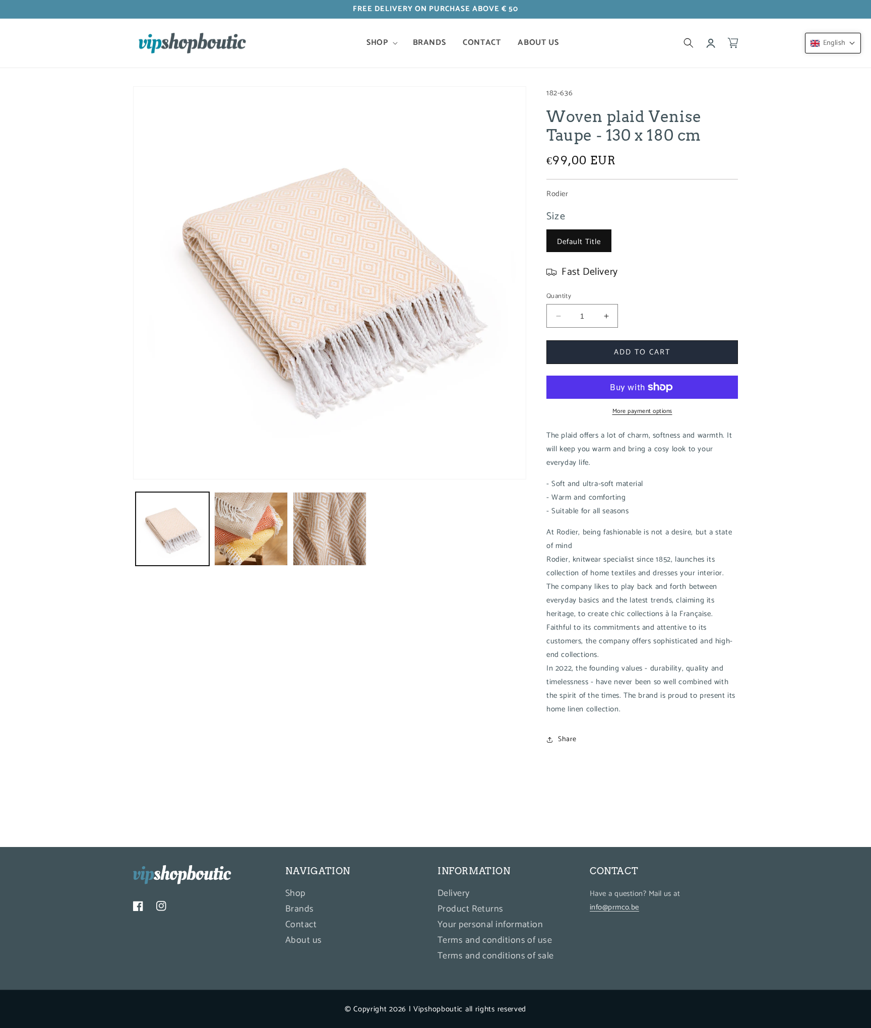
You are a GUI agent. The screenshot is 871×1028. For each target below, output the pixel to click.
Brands (299, 909)
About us (303, 940)
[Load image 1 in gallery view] (172, 529)
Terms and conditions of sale (496, 956)
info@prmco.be (614, 907)
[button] (380, 43)
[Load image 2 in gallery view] (251, 529)
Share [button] (567, 739)
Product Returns (471, 909)
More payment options (642, 411)
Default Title (579, 241)
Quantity (558, 296)
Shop (295, 895)
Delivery (454, 895)
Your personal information (490, 925)
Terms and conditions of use (495, 940)
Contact (301, 925)
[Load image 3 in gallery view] (329, 529)
